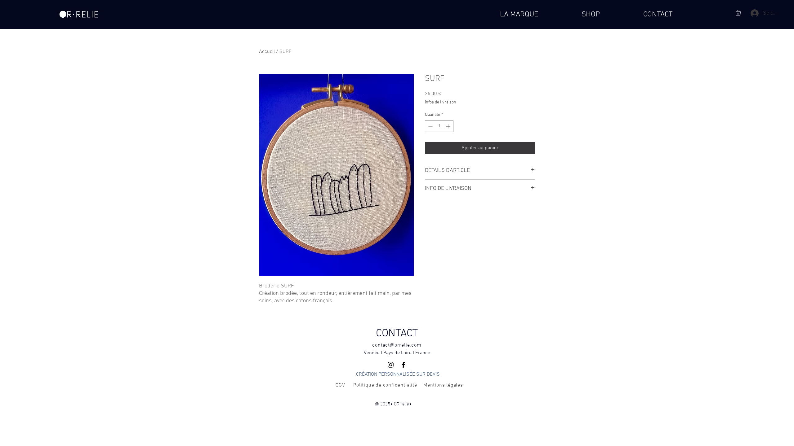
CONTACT (397, 333)
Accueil (267, 52)
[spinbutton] (439, 126)
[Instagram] (391, 365)
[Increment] (449, 126)
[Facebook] (403, 365)
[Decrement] (430, 126)
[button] (738, 13)
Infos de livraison (440, 102)
